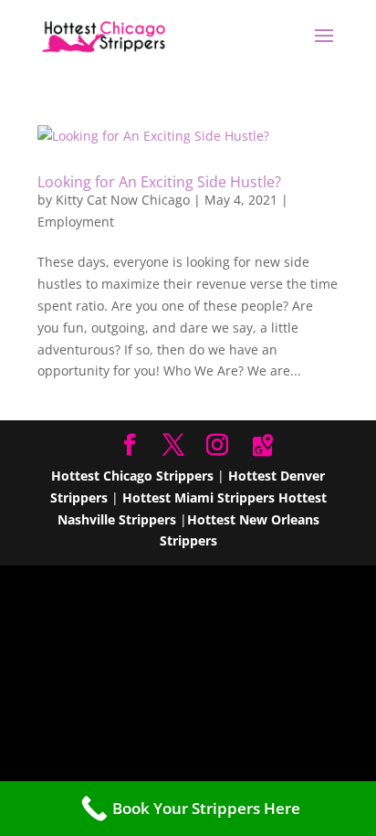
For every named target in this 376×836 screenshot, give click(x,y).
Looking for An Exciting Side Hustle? (159, 182)
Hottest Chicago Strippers (132, 475)
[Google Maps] (263, 446)
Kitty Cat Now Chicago (123, 199)
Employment (75, 221)
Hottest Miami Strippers (198, 497)
